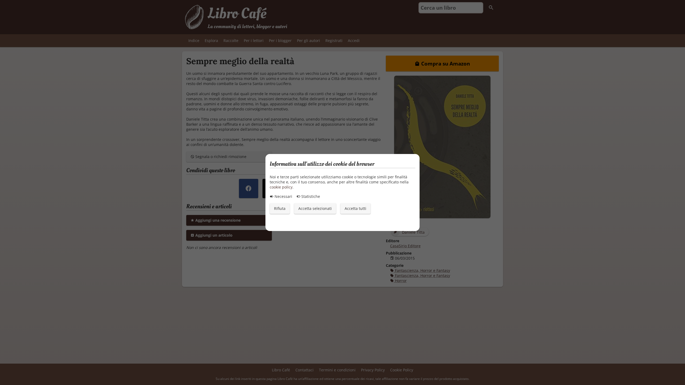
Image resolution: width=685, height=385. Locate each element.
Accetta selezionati (315, 208)
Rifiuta (280, 208)
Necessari (282, 196)
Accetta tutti (355, 208)
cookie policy (281, 187)
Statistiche (310, 196)
